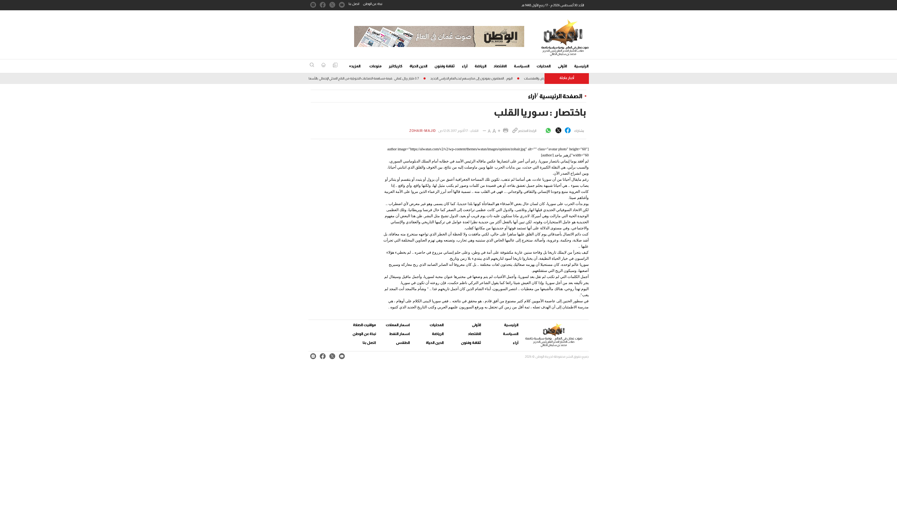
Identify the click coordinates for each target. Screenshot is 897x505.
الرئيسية (581, 66)
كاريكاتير (395, 66)
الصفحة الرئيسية (560, 96)
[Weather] (323, 65)
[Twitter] (558, 130)
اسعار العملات (398, 325)
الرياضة (481, 66)
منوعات (375, 66)
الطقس (403, 343)
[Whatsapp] (548, 131)
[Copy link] (515, 130)
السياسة (522, 66)
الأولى (562, 66)
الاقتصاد (500, 66)
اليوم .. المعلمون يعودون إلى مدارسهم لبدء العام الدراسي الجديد (485, 78)
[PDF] (335, 65)
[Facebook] (568, 130)
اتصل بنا (354, 4)
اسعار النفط (399, 334)
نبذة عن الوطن (372, 4)
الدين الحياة (418, 66)
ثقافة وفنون (444, 66)
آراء (465, 66)
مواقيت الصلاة (364, 325)
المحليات (544, 66)
